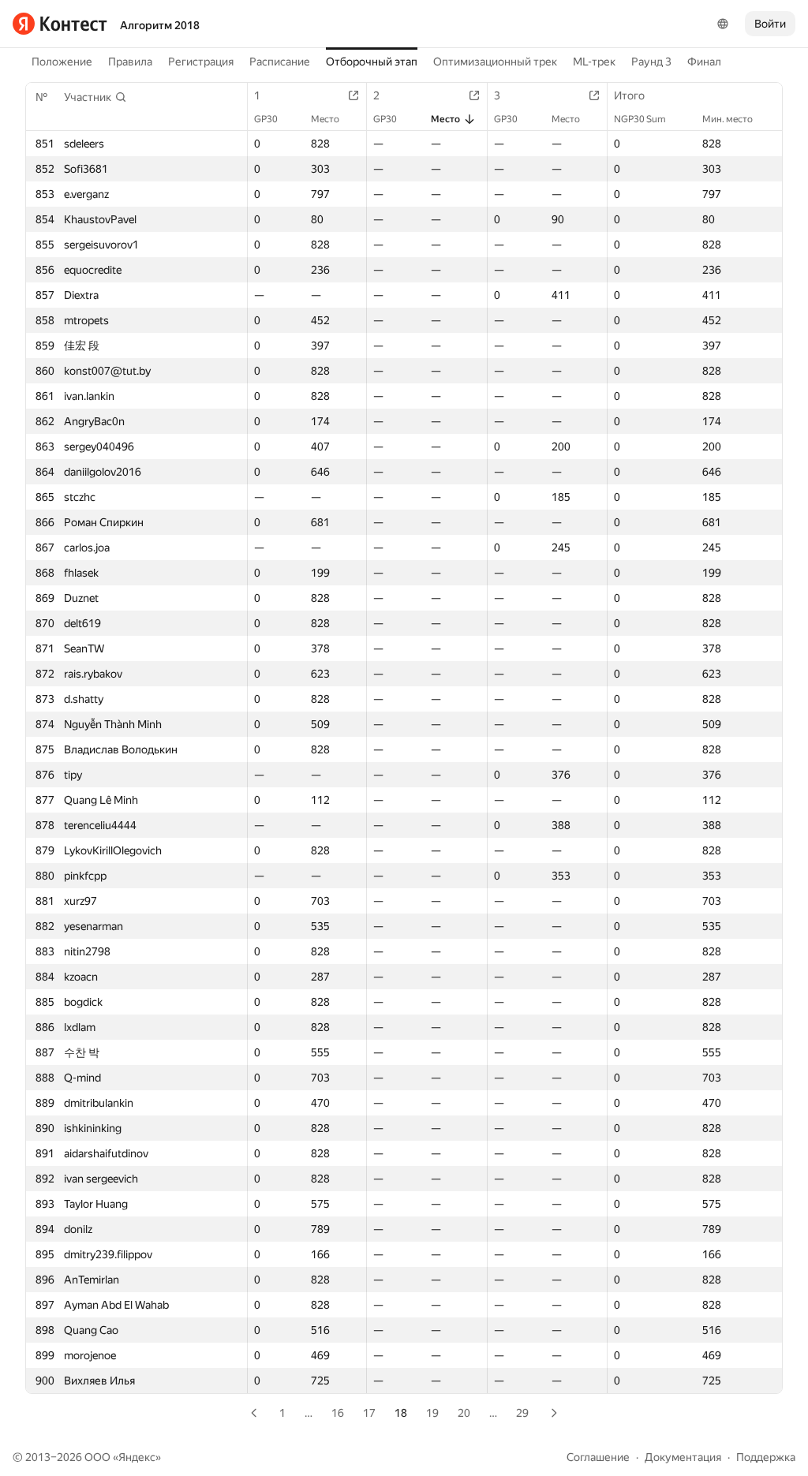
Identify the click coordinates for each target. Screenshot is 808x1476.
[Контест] (60, 24)
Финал (704, 61)
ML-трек (594, 61)
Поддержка (765, 1457)
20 (464, 1413)
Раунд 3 (651, 61)
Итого (629, 95)
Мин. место (727, 119)
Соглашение (598, 1457)
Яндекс (136, 1457)
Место (325, 119)
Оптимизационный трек (495, 61)
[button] (95, 97)
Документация (683, 1457)
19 (432, 1413)
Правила (130, 61)
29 (522, 1413)
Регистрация (201, 61)
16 (337, 1413)
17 (369, 1413)
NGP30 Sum (640, 119)
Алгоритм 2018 (160, 25)
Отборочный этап (371, 61)
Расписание (279, 61)
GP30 (266, 119)
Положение (62, 61)
